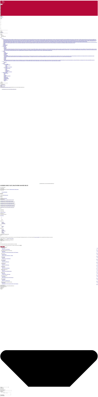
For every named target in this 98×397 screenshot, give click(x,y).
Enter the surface (2, 390)
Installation (1, 391)
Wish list (3, 226)
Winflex (50, 50)
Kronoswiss (49, 56)
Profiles (5, 76)
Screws (6, 66)
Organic (5, 58)
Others (5, 80)
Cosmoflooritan (6, 53)
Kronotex (5, 57)
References (3, 1)
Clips (6, 65)
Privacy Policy (12, 238)
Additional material (4, 87)
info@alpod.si (2, 3)
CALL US (2, 35)
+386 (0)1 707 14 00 (2, 212)
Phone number (2, 389)
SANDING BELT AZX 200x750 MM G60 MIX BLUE (7, 203)
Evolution (5, 54)
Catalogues (3, 2)
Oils (4, 74)
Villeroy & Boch (49, 60)
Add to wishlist (2, 188)
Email (1, 288)
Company (1, 287)
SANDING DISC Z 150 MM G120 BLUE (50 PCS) (6, 201)
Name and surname (2, 286)
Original (5, 59)
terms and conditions (36, 237)
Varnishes (5, 75)
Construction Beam (8, 68)
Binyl (4, 51)
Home (1, 87)
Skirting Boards (7, 70)
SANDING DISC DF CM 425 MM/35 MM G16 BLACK (7, 205)
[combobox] (3, 388)
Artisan (49, 41)
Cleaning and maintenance (9, 71)
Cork (2, 231)
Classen (5, 52)
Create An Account (2, 86)
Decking (3, 232)
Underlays (5, 79)
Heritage (4, 44)
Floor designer (3, 223)
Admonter (50, 39)
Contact (3, 222)
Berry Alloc (5, 47)
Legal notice (8, 238)
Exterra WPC (5, 67)
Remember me (3, 84)
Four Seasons (5, 45)
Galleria (4, 43)
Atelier (50, 42)
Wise (4, 62)
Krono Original (6, 55)
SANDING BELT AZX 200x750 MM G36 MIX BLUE (7, 207)
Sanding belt (5, 198)
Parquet (3, 229)
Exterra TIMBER (6, 64)
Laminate (3, 230)
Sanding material (8, 87)
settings (20, 245)
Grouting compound (6, 78)
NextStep (5, 48)
